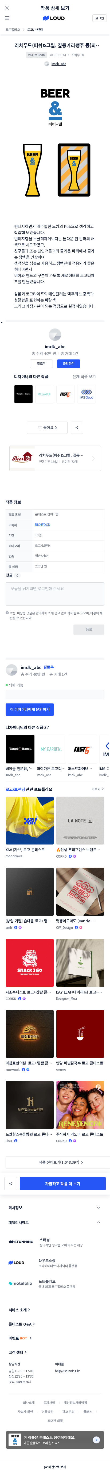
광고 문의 (68, 1411)
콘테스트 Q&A (20, 1324)
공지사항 (49, 1402)
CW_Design (64, 927)
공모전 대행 (54, 1420)
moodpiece (14, 856)
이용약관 (47, 1411)
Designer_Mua (66, 998)
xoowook (13, 1069)
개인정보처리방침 (75, 1402)
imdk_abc (55, 346)
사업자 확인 (25, 1411)
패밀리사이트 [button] (19, 1222)
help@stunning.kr (67, 1370)
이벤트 (18, 1338)
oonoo (61, 1069)
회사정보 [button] (15, 1207)
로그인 (99, 18)
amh (9, 927)
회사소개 (28, 1402)
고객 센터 (16, 1352)
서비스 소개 (18, 1309)
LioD (9, 1140)
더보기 (96, 789)
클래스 (87, 1411)
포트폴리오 (13, 29)
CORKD (61, 856)
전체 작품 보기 (84, 376)
